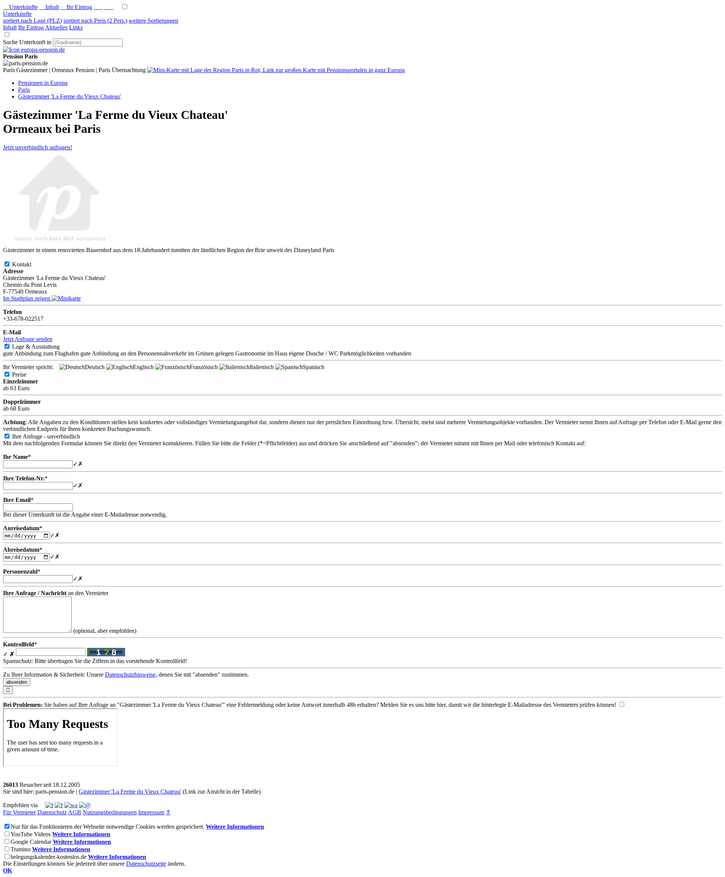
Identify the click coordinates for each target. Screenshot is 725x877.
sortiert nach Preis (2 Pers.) (95, 20)
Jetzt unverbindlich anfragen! (37, 147)
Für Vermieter (19, 812)
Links (76, 27)
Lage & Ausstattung (42, 346)
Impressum (151, 812)
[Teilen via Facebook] (49, 805)
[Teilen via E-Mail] (85, 805)
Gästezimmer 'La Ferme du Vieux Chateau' (130, 791)
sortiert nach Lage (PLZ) (32, 20)
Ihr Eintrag (76, 7)
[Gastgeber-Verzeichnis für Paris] (34, 49)
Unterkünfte (20, 7)
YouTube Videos (31, 834)
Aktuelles (56, 27)
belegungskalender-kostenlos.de (48, 857)
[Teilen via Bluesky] (59, 805)
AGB (74, 812)
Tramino (21, 849)
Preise (25, 374)
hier (441, 705)
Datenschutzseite (146, 863)
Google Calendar (31, 842)
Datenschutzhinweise (130, 674)
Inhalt (49, 7)
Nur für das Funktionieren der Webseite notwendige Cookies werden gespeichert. (107, 826)
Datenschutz (52, 812)
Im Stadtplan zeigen (27, 298)
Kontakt (27, 264)
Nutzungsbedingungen (110, 812)
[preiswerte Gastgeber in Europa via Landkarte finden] (276, 70)
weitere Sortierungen (153, 20)
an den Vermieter (55, 593)
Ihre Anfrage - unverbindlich (52, 436)
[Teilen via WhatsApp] (70, 805)
